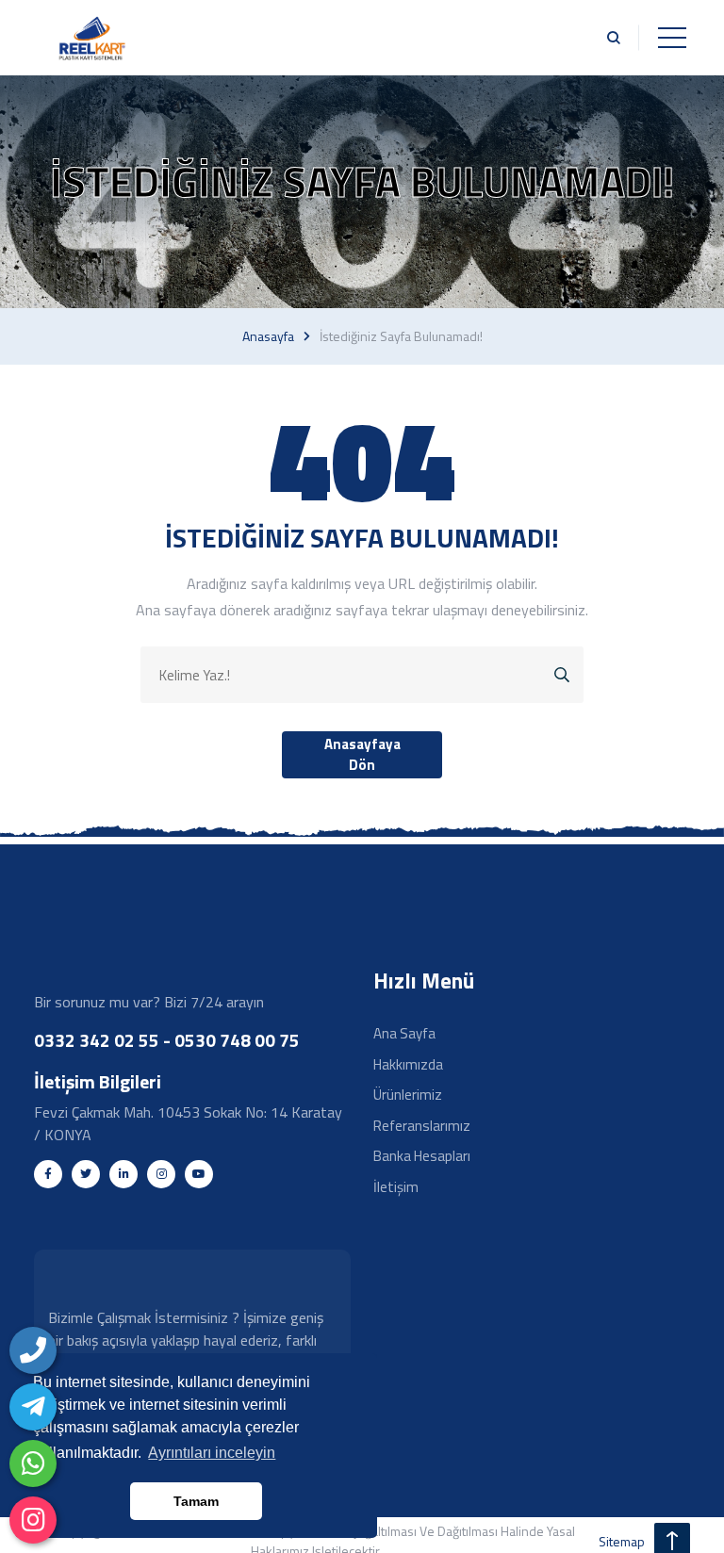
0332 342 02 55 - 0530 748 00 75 (167, 1040)
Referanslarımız (421, 1125)
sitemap (622, 1541)
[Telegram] (33, 1406)
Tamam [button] (196, 1501)
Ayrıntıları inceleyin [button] (211, 1453)
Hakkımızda (408, 1064)
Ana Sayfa (404, 1033)
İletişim (396, 1187)
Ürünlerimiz (407, 1094)
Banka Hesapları (421, 1156)
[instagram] (33, 1520)
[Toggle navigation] (672, 38)
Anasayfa (268, 336)
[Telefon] (33, 1350)
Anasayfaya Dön (362, 754)
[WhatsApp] (33, 1463)
